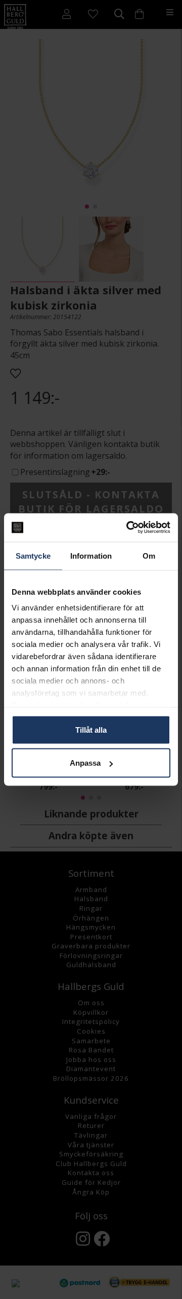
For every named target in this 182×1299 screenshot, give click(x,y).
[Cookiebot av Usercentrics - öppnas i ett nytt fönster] (128, 527)
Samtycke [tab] (33, 555)
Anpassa (85, 763)
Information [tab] (91, 555)
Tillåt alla (91, 729)
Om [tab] (149, 555)
